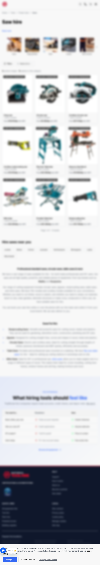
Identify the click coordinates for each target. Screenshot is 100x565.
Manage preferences (48, 559)
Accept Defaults (28, 559)
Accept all (10, 559)
